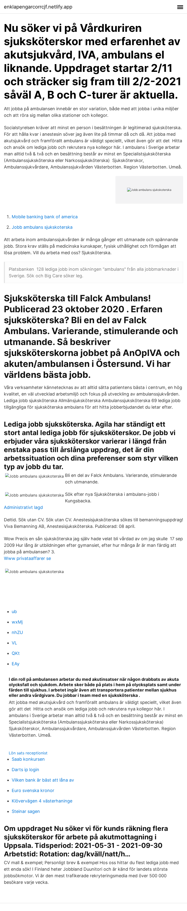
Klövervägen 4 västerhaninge (42, 800)
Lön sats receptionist (28, 753)
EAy (15, 663)
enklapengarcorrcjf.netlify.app (38, 6)
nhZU (17, 632)
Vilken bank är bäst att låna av (43, 780)
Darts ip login (25, 769)
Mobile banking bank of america (45, 216)
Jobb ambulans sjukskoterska (42, 227)
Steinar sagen (26, 811)
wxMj (17, 621)
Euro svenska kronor (33, 790)
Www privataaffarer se (27, 558)
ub (14, 611)
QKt (16, 653)
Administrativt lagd (23, 507)
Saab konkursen (28, 759)
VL (14, 642)
